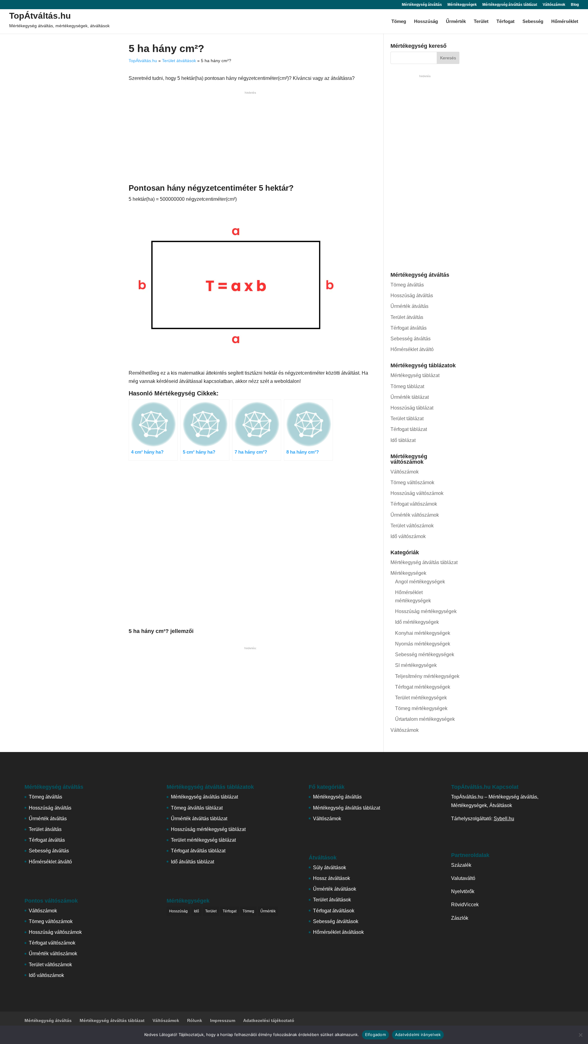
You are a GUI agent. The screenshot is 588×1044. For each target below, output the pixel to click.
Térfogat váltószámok (413, 504)
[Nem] (580, 1035)
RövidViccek (465, 904)
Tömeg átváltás (407, 284)
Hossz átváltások (331, 878)
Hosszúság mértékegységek (426, 611)
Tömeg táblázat (407, 386)
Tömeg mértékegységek (421, 708)
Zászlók (459, 918)
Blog (575, 5)
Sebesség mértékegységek (424, 654)
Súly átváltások (329, 867)
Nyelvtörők (462, 891)
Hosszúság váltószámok (416, 493)
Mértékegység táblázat (414, 375)
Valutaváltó (463, 878)
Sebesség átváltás (410, 338)
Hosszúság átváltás (411, 295)
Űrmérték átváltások (334, 889)
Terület (481, 21)
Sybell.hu (504, 818)
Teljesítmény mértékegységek (427, 676)
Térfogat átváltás (408, 328)
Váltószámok (554, 5)
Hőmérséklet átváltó (412, 349)
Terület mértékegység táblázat (203, 840)
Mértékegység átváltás (422, 5)
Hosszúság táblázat (411, 407)
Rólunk (194, 1020)
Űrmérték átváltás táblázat (199, 818)
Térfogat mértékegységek (422, 687)
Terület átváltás (406, 317)
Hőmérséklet (564, 21)
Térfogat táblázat (408, 429)
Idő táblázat (403, 440)
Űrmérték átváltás (409, 306)
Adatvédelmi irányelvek (418, 1034)
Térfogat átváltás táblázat (198, 850)
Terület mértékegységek (421, 697)
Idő (196, 911)
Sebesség (532, 21)
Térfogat (505, 21)
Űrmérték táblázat (409, 397)
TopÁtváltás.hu (40, 16)
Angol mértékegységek (420, 581)
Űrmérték (456, 21)
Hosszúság (426, 21)
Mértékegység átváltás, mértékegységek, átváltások (59, 25)
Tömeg (398, 21)
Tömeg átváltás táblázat (197, 807)
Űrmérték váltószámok (414, 515)
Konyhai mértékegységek (422, 633)
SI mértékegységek (416, 665)
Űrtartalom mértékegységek (425, 719)
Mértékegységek (462, 5)
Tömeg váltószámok (412, 482)
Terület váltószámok (412, 525)
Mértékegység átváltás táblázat (509, 5)
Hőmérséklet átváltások (338, 932)
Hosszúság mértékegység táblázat (208, 829)
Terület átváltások (179, 60)
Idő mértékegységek (417, 622)
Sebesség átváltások (335, 921)
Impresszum (222, 1020)
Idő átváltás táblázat (192, 861)
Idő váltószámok (408, 536)
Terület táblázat (407, 418)
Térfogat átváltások (333, 910)
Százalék (461, 865)
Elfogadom (375, 1034)
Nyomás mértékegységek (422, 643)
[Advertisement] (250, 138)
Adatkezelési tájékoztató (268, 1020)
